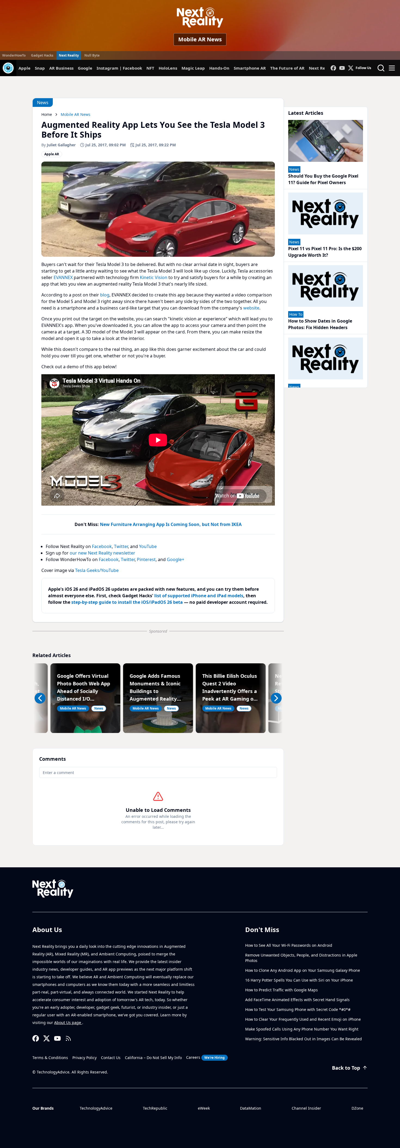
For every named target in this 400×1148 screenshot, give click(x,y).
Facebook (102, 546)
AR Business (61, 68)
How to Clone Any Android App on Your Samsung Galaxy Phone (302, 970)
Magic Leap (193, 68)
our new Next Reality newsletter (102, 553)
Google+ (175, 559)
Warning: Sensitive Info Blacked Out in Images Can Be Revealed (303, 1038)
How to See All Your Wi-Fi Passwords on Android (288, 945)
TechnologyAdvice (96, 1108)
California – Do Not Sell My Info (153, 1057)
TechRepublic (155, 1108)
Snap (40, 68)
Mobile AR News (200, 39)
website (251, 308)
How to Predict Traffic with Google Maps (281, 989)
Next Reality (69, 55)
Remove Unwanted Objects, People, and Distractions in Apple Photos (301, 957)
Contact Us (111, 1057)
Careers (205, 1057)
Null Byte (92, 55)
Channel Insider (306, 1108)
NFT (150, 68)
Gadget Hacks (42, 55)
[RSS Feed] (68, 1038)
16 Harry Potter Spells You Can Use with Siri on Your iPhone (299, 980)
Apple (24, 68)
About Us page (68, 1022)
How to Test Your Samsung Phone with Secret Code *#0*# (297, 1009)
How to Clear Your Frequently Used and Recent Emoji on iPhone (303, 1019)
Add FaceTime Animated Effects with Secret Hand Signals (297, 999)
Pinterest (146, 559)
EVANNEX (63, 277)
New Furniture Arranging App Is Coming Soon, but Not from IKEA (171, 524)
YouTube (148, 546)
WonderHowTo (14, 55)
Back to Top (346, 1068)
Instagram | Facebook (119, 68)
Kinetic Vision (153, 277)
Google (85, 68)
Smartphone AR (250, 68)
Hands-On (219, 68)
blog (104, 295)
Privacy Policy (84, 1057)
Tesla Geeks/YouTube (97, 570)
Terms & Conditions (50, 1057)
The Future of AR (287, 68)
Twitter (121, 546)
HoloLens (168, 68)
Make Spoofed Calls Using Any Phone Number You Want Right (301, 1029)
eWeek (204, 1108)
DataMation (250, 1108)
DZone (357, 1108)
